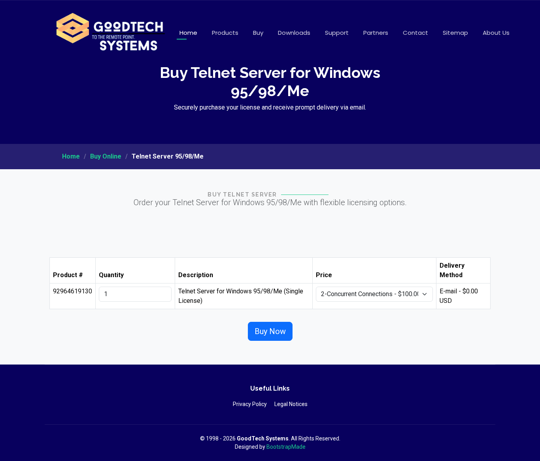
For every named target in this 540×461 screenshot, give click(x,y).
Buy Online (105, 156)
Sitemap (455, 32)
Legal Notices (291, 404)
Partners (375, 32)
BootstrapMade (286, 447)
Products (225, 32)
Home (188, 32)
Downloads (294, 32)
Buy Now (270, 331)
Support (337, 32)
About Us (496, 32)
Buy (258, 32)
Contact (415, 32)
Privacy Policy (250, 404)
